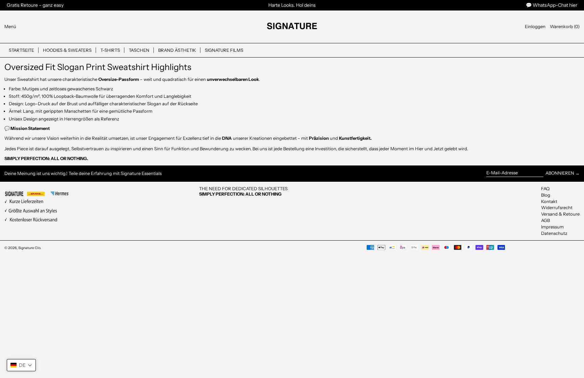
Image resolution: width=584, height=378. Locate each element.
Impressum (552, 226)
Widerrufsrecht (557, 207)
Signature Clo (29, 248)
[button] (565, 26)
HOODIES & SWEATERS (67, 50)
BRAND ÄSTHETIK (177, 50)
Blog (545, 195)
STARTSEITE (21, 50)
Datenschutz (554, 233)
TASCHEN (139, 50)
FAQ (545, 188)
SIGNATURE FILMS (224, 50)
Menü (10, 26)
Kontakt (549, 201)
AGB (545, 220)
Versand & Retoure (560, 214)
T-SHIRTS (110, 50)
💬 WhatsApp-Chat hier (551, 5)
